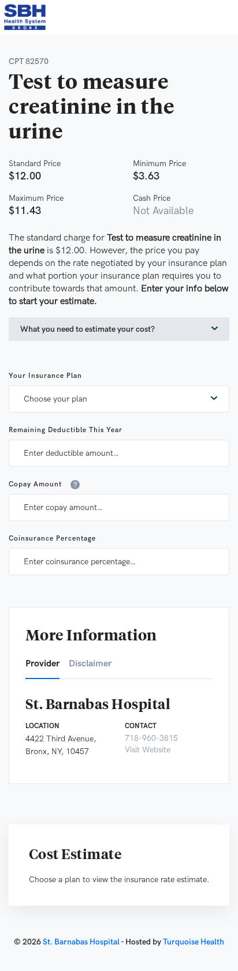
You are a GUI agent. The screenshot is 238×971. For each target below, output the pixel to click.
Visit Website (147, 750)
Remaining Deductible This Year (65, 430)
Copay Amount (35, 484)
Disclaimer (90, 663)
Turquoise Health (193, 942)
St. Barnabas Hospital (81, 942)
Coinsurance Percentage (52, 538)
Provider (42, 663)
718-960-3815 (151, 738)
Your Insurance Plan (45, 376)
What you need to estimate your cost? (87, 329)
